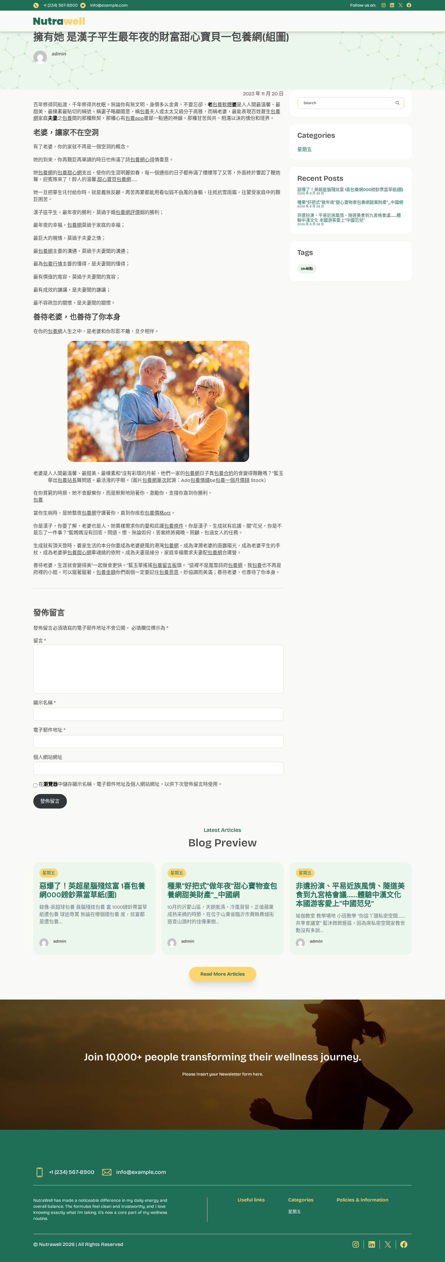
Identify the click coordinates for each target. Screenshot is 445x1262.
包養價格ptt (158, 513)
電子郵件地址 (49, 730)
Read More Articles (222, 974)
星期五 (304, 149)
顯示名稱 (44, 703)
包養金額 (106, 572)
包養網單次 (154, 480)
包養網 (45, 173)
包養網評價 (128, 212)
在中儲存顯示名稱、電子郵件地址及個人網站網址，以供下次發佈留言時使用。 (130, 784)
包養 (145, 111)
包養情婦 (200, 480)
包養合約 (223, 473)
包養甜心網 (70, 173)
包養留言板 (165, 565)
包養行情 (52, 264)
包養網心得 (142, 160)
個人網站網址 (47, 757)
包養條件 (173, 526)
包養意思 (169, 572)
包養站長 (67, 480)
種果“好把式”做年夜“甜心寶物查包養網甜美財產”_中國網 (350, 202)
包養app (134, 118)
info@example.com (109, 5)
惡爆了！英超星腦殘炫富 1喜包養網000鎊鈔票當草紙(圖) (350, 189)
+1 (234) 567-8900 (60, 5)
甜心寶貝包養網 (114, 179)
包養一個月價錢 (232, 480)
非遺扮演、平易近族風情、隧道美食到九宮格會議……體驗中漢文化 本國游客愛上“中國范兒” (349, 218)
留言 (39, 641)
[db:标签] (307, 269)
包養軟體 (222, 104)
